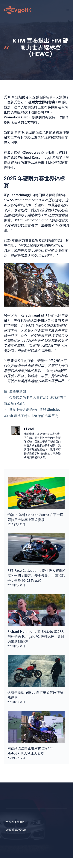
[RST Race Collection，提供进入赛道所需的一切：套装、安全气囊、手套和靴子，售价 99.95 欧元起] (36, 562)
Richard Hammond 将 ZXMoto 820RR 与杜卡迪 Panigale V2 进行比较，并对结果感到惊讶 (35, 637)
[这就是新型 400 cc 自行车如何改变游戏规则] (36, 684)
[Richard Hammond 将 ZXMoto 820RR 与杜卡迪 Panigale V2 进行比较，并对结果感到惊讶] (36, 623)
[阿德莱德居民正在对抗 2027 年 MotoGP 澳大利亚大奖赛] (36, 740)
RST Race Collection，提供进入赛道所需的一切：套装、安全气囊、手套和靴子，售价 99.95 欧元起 (36, 576)
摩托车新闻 (17, 392)
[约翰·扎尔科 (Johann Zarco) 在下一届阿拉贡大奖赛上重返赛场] (36, 506)
